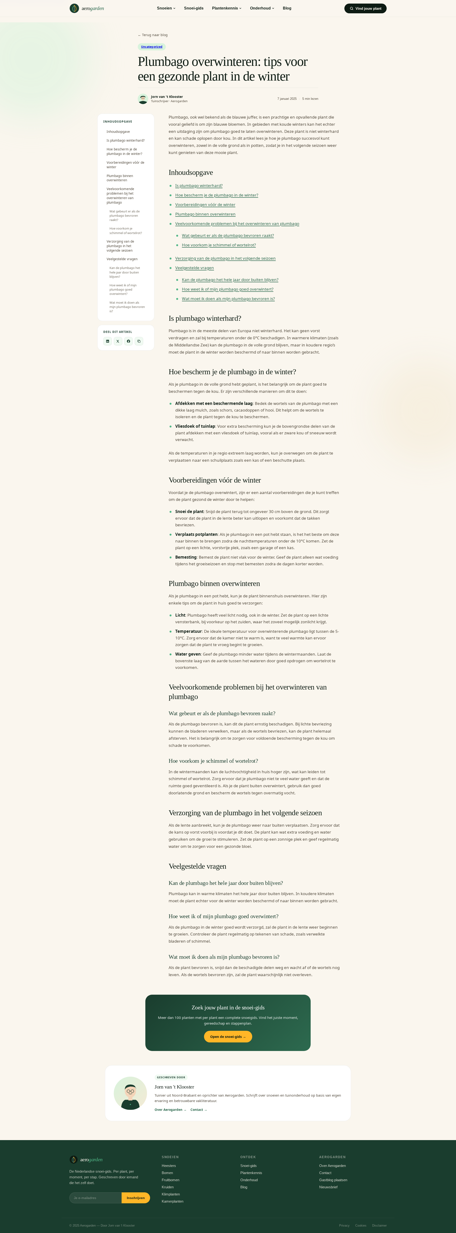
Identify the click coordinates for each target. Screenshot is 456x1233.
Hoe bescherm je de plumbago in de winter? (124, 151)
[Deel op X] (118, 341)
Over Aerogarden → (171, 1110)
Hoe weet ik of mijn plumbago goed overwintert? (123, 289)
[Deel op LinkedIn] (107, 341)
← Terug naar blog (153, 35)
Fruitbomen (170, 1180)
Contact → (198, 1110)
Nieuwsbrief (328, 1187)
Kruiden (168, 1187)
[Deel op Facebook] (128, 341)
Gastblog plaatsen (333, 1180)
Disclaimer (379, 1225)
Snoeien (164, 8)
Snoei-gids (194, 8)
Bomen (167, 1173)
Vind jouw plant (368, 8)
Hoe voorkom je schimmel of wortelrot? (125, 230)
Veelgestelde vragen (122, 259)
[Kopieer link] (139, 341)
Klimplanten (171, 1194)
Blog (287, 8)
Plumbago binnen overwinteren (120, 178)
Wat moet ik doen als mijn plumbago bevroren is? (127, 306)
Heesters (169, 1166)
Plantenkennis (225, 8)
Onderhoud (260, 8)
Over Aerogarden (332, 1166)
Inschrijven (136, 1198)
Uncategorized (151, 47)
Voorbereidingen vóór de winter (125, 164)
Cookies (360, 1225)
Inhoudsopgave (118, 132)
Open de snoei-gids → (228, 1036)
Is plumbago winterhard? (126, 140)
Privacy (344, 1225)
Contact (325, 1173)
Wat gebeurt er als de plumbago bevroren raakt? (124, 215)
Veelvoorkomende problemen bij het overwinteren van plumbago (120, 196)
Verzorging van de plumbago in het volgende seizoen (120, 246)
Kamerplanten (172, 1201)
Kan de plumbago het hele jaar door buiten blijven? (124, 272)
